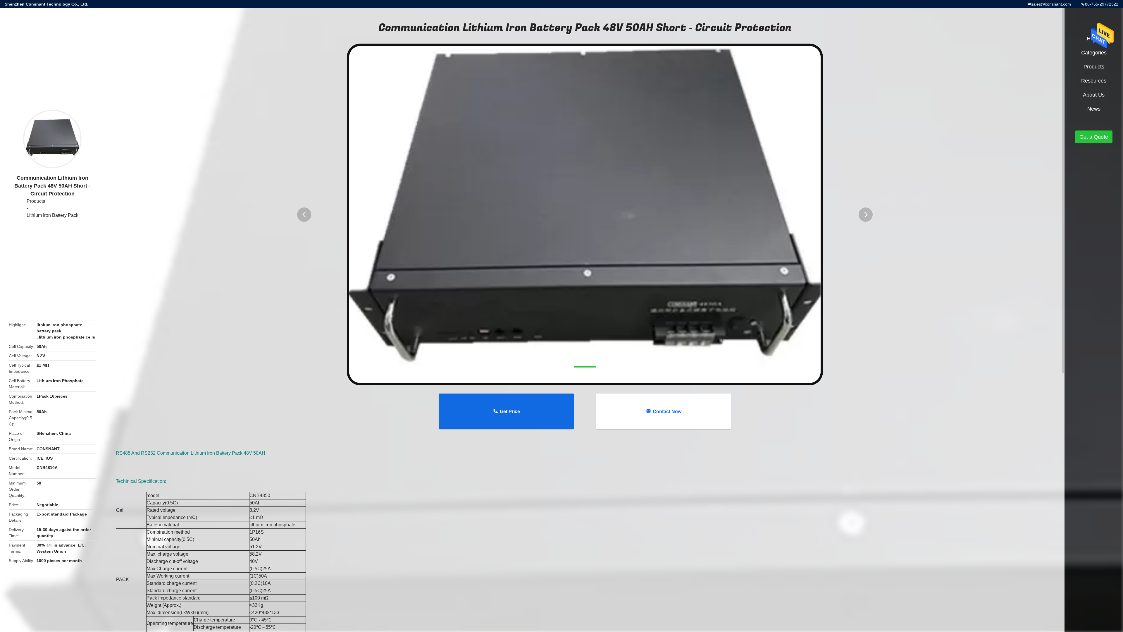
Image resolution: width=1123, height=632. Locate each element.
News (1093, 109)
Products (36, 201)
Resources (1093, 81)
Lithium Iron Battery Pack (52, 215)
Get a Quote (1093, 137)
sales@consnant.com (1051, 4)
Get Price (510, 411)
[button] (304, 214)
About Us (1094, 95)
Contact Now (667, 411)
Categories (1094, 53)
